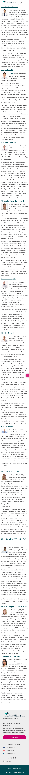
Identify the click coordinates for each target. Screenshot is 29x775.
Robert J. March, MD (8, 279)
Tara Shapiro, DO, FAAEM (10, 471)
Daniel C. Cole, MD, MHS (9, 7)
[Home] (10, 2)
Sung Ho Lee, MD (7, 70)
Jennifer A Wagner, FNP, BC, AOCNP (14, 607)
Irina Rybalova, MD (7, 333)
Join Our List (14, 737)
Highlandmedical (9, 750)
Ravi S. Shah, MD (7, 426)
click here (11, 73)
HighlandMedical (9, 747)
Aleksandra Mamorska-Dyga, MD (12, 201)
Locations (8, 761)
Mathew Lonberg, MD (8, 142)
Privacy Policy (8, 772)
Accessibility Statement (18, 772)
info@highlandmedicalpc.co (10, 718)
